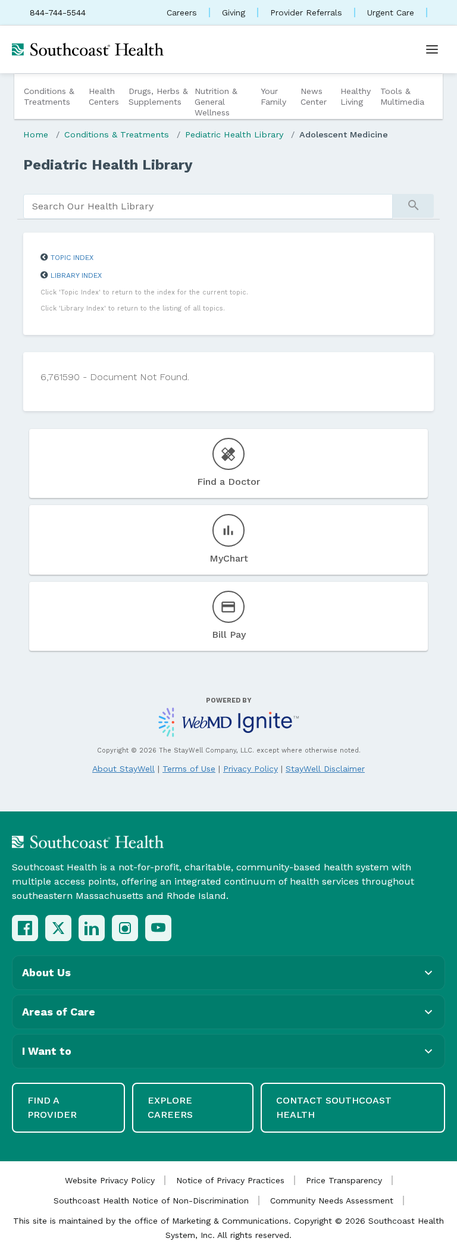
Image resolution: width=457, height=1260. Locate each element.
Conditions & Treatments (49, 96)
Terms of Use (188, 768)
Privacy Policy (250, 768)
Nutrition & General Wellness (216, 101)
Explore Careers (170, 1107)
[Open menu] (432, 49)
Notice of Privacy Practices (230, 1180)
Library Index (76, 275)
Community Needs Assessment (331, 1200)
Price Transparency (344, 1180)
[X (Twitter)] (58, 928)
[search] (208, 206)
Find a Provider (52, 1107)
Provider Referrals (306, 12)
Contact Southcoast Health (334, 1107)
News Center (314, 96)
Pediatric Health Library (234, 134)
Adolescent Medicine (343, 134)
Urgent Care (390, 12)
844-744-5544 (58, 12)
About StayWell (123, 768)
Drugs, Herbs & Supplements (158, 96)
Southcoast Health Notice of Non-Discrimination (151, 1200)
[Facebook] (25, 928)
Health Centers (104, 96)
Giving (233, 12)
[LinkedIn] (92, 928)
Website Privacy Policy (110, 1180)
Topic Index (72, 257)
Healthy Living (355, 96)
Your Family (273, 96)
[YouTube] (158, 928)
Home (35, 134)
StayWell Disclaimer (325, 768)
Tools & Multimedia (402, 96)
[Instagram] (125, 928)
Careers (182, 12)
